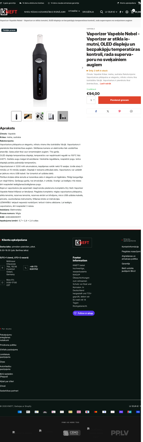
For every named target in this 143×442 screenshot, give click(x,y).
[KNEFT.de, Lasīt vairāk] (121, 12)
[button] (94, 97)
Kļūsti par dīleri (7, 381)
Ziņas (2, 362)
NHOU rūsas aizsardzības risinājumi (44, 12)
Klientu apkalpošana (14, 239)
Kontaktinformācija (130, 246)
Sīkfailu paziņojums (9, 349)
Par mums (7, 329)
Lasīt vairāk (105, 83)
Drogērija (88, 12)
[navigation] (16, 116)
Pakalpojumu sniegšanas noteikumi (6, 337)
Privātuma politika (8, 345)
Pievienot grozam (119, 100)
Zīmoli (2, 386)
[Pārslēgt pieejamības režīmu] (139, 3)
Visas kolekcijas (74, 11)
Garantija (126, 263)
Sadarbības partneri (9, 390)
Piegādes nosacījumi (131, 251)
